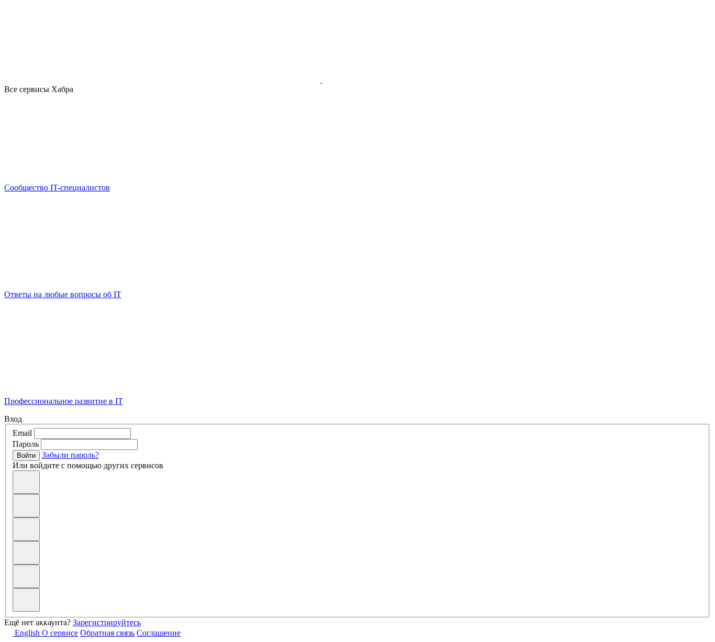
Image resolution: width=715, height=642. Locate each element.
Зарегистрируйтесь (107, 622)
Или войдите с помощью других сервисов (88, 465)
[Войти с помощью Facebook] (26, 553)
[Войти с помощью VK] (26, 505)
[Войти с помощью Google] (26, 529)
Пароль (26, 444)
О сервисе (60, 632)
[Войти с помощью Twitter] (26, 576)
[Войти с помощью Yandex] (26, 600)
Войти (26, 455)
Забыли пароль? (70, 454)
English (27, 632)
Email (22, 433)
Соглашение (159, 632)
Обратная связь (107, 632)
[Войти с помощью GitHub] (26, 482)
